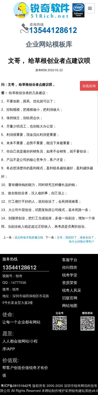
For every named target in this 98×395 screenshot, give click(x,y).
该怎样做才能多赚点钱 (29, 237)
